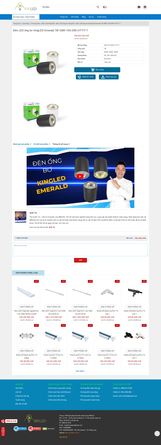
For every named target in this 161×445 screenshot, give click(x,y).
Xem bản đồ (63, 437)
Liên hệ (18, 392)
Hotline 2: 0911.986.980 (122, 392)
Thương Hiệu (35, 23)
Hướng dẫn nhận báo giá (90, 388)
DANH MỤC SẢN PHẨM (24, 17)
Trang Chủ (16, 23)
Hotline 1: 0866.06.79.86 (122, 388)
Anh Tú (52, 227)
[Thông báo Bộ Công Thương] (21, 429)
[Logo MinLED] (26, 10)
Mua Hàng (100, 70)
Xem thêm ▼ (80, 371)
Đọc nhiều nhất (140, 238)
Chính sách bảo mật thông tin (59, 392)
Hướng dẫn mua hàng (89, 392)
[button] (157, 433)
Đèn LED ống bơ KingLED (65, 23)
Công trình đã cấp (22, 396)
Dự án (91, 17)
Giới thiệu (75, 17)
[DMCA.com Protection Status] (49, 429)
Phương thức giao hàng (89, 396)
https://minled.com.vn (72, 433)
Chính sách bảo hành (56, 396)
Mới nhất (129, 238)
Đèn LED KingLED (48, 23)
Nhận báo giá (111, 77)
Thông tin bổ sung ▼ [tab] (61, 144)
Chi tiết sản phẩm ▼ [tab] (42, 144)
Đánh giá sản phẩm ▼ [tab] (22, 144)
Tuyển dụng (101, 17)
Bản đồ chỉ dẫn (21, 404)
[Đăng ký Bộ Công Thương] (35, 429)
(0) (106, 7)
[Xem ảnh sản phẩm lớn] (41, 60)
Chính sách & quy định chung (59, 388)
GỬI (80, 260)
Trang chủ (64, 17)
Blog (84, 17)
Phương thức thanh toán (90, 400)
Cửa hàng (25, 23)
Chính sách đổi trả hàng (57, 400)
